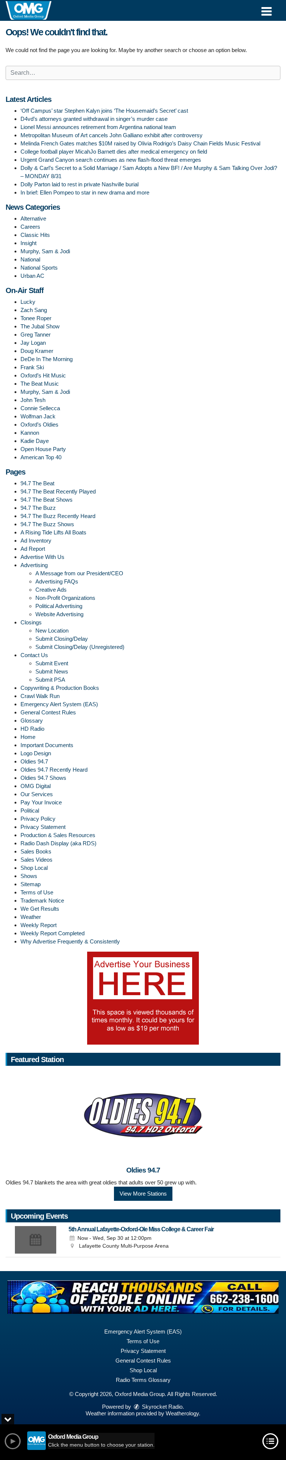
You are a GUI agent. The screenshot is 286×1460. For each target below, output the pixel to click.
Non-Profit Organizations (65, 598)
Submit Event (51, 663)
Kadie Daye (34, 441)
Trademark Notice (42, 900)
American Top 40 (40, 457)
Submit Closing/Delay (61, 639)
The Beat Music (39, 383)
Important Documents (46, 745)
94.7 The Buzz (38, 508)
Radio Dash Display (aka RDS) (58, 843)
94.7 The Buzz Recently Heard (57, 516)
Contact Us (34, 655)
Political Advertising (58, 606)
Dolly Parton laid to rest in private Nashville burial (79, 184)
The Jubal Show (40, 326)
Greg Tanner (35, 334)
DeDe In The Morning (46, 359)
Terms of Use (36, 892)
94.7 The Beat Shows (46, 499)
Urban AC (32, 276)
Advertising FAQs (56, 581)
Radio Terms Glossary (143, 1380)
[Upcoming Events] (35, 1240)
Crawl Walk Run (40, 696)
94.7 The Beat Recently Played (58, 491)
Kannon (29, 433)
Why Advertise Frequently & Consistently (70, 941)
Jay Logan (33, 343)
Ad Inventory (35, 540)
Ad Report (32, 549)
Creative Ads (51, 589)
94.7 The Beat (37, 483)
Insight (28, 243)
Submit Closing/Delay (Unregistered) (79, 647)
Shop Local (34, 868)
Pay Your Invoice (41, 802)
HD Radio (32, 729)
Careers (30, 226)
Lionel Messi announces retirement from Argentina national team (98, 127)
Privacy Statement (43, 827)
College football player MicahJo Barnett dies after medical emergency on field (113, 151)
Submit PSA (50, 679)
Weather (30, 917)
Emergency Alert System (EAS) (59, 704)
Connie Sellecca (40, 408)
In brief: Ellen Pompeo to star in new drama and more (84, 192)
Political (29, 810)
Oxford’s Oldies (39, 424)
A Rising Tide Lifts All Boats (53, 532)
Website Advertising (59, 614)
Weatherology (182, 1413)
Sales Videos (36, 859)
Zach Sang (33, 310)
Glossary (31, 720)
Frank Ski (32, 367)
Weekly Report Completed (52, 933)
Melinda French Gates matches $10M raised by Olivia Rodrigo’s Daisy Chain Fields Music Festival (140, 143)
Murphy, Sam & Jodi (45, 251)
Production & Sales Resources (57, 835)
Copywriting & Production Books (59, 688)
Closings (31, 622)
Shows (28, 876)
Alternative (33, 218)
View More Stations (143, 1193)
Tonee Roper (35, 318)
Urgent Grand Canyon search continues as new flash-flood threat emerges (110, 160)
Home (27, 737)
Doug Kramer (36, 351)
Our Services (36, 794)
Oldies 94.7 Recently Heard (54, 769)
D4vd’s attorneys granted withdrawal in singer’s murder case (94, 119)
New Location (52, 630)
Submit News (51, 671)
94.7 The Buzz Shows (47, 524)
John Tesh (32, 400)
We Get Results (39, 909)
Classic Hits (35, 235)
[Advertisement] (143, 998)
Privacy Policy (37, 819)
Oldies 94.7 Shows (43, 778)
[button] (266, 8)
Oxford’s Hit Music (43, 375)
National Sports (39, 267)
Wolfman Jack (37, 416)
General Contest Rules (48, 712)
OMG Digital (35, 786)
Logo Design (35, 753)
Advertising (34, 565)
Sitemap (30, 884)
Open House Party (43, 449)
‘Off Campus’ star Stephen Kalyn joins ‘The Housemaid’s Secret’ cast (104, 110)
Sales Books (35, 851)
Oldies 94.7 (34, 761)
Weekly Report (38, 925)
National (30, 259)
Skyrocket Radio (161, 1406)
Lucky (27, 302)
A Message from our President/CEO (79, 573)
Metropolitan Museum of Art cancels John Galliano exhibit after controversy (111, 135)
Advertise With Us (42, 557)
